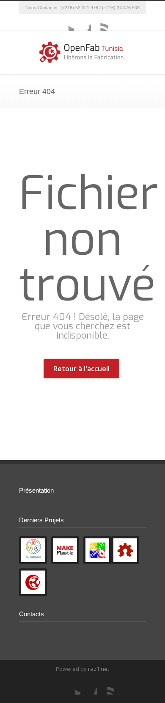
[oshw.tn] (125, 550)
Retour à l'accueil (81, 368)
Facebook (82, 22)
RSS (99, 22)
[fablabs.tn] (33, 582)
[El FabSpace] (33, 550)
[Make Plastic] (65, 550)
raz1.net (98, 669)
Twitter (65, 22)
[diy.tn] (97, 550)
